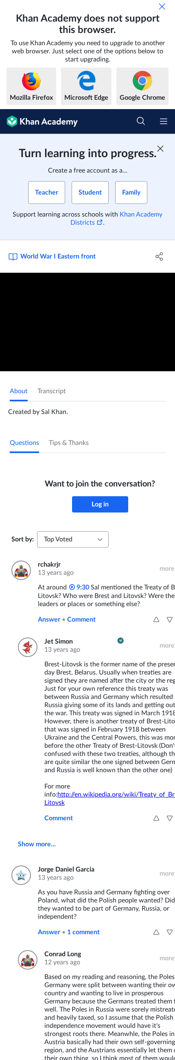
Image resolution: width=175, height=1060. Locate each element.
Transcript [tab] (51, 391)
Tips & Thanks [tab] (69, 443)
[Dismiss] (161, 6)
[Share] (160, 256)
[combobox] (73, 539)
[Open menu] (163, 121)
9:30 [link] (82, 587)
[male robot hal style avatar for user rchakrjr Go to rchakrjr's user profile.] (19, 570)
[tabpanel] (87, 408)
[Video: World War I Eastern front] (87, 322)
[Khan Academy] (39, 122)
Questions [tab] (24, 443)
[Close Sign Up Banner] (160, 148)
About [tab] (19, 391)
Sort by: (22, 539)
